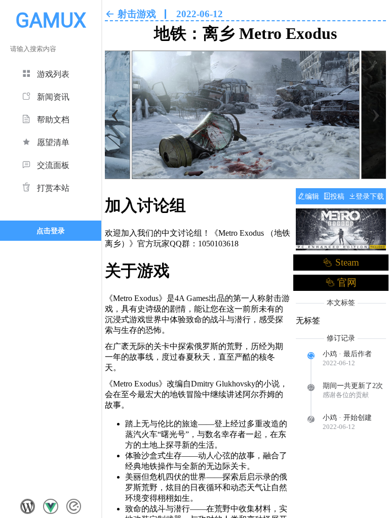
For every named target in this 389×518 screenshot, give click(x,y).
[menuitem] (50, 72)
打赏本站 (53, 188)
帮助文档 (53, 119)
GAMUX (51, 20)
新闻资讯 (53, 97)
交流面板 (53, 165)
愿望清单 (53, 142)
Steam (346, 262)
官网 (346, 282)
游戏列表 (53, 74)
